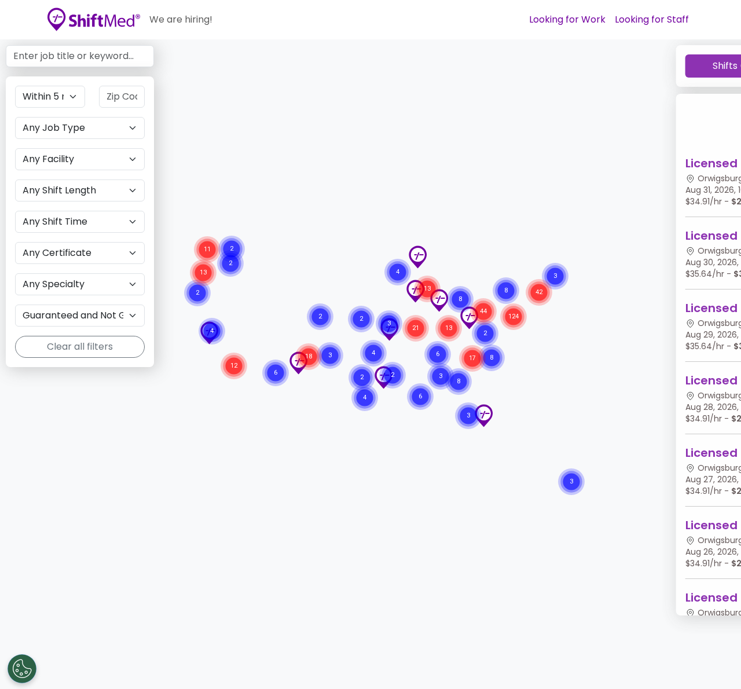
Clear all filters (80, 346)
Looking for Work (567, 19)
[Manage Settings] (22, 668)
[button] (483, 416)
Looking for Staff (652, 19)
